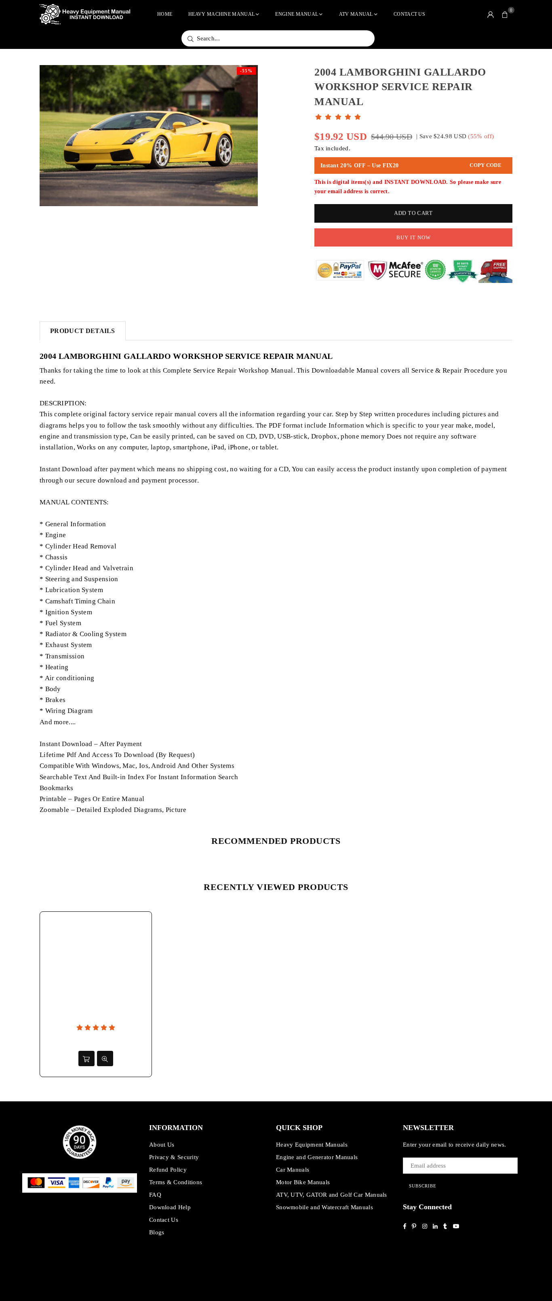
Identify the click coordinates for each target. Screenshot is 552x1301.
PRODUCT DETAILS (82, 330)
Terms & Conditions (175, 1182)
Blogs (156, 1232)
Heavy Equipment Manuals (312, 1144)
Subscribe (422, 1185)
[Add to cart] (86, 1058)
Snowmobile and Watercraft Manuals (324, 1207)
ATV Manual (356, 14)
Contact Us (409, 14)
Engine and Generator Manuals (317, 1157)
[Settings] (490, 14)
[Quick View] (105, 1058)
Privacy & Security (174, 1157)
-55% (246, 70)
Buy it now (413, 237)
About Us (161, 1144)
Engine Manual (296, 14)
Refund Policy (168, 1169)
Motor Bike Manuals (303, 1182)
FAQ (155, 1194)
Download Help (170, 1207)
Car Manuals (292, 1169)
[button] (505, 14)
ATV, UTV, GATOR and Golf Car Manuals (331, 1194)
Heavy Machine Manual (221, 14)
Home (164, 14)
